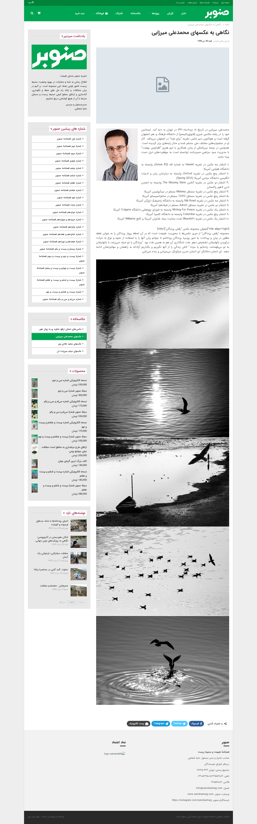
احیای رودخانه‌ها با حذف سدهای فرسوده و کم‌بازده (52, 523)
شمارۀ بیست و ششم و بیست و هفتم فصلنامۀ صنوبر (61, 282)
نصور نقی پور (34, 816)
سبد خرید (79, 13)
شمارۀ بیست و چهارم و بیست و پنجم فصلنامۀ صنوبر (61, 270)
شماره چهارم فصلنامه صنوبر (68, 161)
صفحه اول (225, 2)
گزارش (170, 13)
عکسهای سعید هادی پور (69, 344)
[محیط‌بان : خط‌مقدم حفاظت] (79, 590)
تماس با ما (180, 2)
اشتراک (119, 13)
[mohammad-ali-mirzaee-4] (162, 392)
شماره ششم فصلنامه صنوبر (68, 175)
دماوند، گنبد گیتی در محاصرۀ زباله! (51, 570)
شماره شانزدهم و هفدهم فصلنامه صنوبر (62, 234)
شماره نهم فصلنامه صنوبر (69, 197)
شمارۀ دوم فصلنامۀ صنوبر (69, 146)
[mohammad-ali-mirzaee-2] (162, 660)
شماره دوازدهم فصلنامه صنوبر (67, 212)
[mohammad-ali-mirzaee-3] (162, 303)
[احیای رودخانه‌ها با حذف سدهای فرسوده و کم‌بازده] (79, 526)
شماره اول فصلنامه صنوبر (69, 139)
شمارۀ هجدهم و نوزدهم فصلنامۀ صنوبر (62, 241)
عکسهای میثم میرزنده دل (69, 351)
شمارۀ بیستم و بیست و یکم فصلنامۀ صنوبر (60, 249)
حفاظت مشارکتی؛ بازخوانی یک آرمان (52, 555)
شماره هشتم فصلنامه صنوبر (68, 190)
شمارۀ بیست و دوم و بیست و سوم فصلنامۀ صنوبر (62, 259)
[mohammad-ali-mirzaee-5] (162, 482)
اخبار (183, 13)
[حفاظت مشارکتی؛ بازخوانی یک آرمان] (79, 558)
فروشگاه (100, 13)
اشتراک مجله (205, 2)
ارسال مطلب (192, 2)
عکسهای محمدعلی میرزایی (68, 336)
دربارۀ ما (215, 2)
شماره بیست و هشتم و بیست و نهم (63, 292)
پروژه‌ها (155, 13)
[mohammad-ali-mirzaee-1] (162, 571)
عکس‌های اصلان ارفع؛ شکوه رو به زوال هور (60, 329)
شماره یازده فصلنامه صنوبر (68, 205)
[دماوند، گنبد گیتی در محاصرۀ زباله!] (79, 574)
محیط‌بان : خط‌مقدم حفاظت (54, 586)
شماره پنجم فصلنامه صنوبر (68, 168)
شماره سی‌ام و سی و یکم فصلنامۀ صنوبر (62, 299)
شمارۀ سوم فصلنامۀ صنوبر (68, 153)
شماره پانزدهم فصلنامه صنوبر (67, 227)
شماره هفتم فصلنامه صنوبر (68, 183)
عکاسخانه (136, 13)
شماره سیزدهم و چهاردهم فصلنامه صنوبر (61, 219)
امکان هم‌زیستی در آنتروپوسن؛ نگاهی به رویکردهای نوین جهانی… (51, 539)
